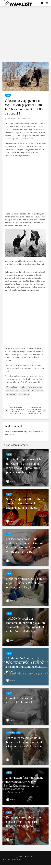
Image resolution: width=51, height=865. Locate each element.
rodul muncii (24, 394)
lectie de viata (37, 391)
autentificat (21, 432)
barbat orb (25, 391)
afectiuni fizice (11, 387)
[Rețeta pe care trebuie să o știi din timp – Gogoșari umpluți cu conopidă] (25, 826)
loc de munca (11, 394)
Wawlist (34, 857)
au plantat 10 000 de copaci (31, 387)
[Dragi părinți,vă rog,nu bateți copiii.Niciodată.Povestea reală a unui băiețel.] (25, 587)
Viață (8, 95)
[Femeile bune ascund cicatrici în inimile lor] (25, 706)
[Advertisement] (25, 34)
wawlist (12, 481)
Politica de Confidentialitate (12, 859)
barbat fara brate (12, 391)
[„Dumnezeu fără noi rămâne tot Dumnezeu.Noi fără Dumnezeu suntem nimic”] (25, 786)
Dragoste (11, 733)
